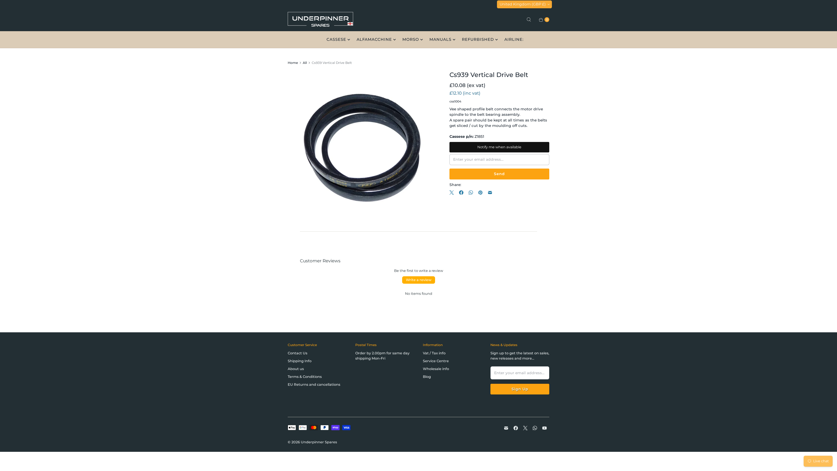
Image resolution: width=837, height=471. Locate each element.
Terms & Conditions (305, 377)
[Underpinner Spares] (320, 20)
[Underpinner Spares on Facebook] (516, 428)
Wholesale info (436, 369)
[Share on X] (452, 192)
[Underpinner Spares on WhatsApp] (535, 428)
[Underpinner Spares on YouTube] (544, 428)
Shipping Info (299, 361)
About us (296, 369)
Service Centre (436, 361)
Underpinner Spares (319, 442)
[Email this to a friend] (490, 192)
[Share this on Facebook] (461, 192)
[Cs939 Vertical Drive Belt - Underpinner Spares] (362, 145)
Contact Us (297, 353)
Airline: (514, 39)
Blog (427, 377)
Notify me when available (499, 147)
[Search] (529, 19)
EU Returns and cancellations (314, 384)
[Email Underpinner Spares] (506, 428)
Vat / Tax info (434, 353)
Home (293, 63)
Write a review (418, 280)
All (305, 63)
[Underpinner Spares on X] (525, 428)
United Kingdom (523, 4)
